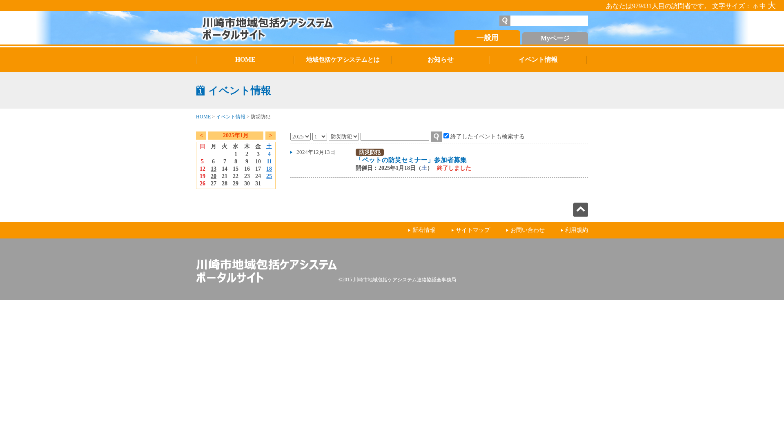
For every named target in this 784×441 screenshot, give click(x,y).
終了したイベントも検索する (487, 136)
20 (213, 176)
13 (213, 169)
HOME (203, 117)
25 (269, 176)
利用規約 (576, 230)
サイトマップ (473, 230)
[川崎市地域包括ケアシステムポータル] (288, 28)
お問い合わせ (527, 230)
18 (269, 169)
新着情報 (423, 230)
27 (213, 183)
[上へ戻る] (580, 214)
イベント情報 (230, 117)
